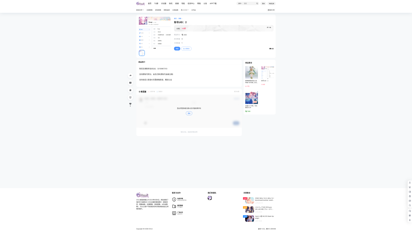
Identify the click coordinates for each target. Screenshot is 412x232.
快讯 (170, 3)
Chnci (150, 229)
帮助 (199, 3)
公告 (205, 3)
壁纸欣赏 (139, 10)
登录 (263, 3)
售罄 (177, 49)
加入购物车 (186, 49)
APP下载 (213, 3)
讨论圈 (163, 3)
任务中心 (191, 3)
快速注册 (271, 3)
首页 (149, 3)
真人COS (184, 10)
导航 (183, 3)
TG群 (156, 3)
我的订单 (272, 10)
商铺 (177, 3)
